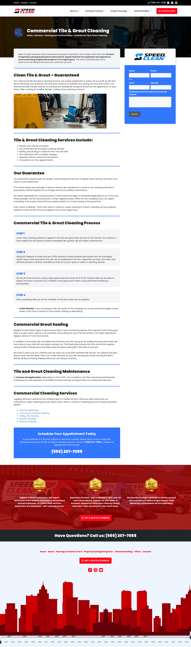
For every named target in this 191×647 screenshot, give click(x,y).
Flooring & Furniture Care (69, 551)
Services (38, 35)
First (130, 79)
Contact (33, 2)
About (51, 551)
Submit (134, 114)
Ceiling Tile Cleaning (29, 416)
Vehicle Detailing (141, 11)
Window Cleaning (27, 418)
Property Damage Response (98, 551)
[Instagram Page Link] (172, 3)
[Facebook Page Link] (168, 3)
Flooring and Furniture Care (58, 35)
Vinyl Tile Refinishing (28, 410)
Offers (16, 2)
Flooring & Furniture (94, 11)
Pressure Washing (27, 421)
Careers (24, 2)
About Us (74, 11)
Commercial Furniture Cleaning (34, 413)
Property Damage (118, 11)
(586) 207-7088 (158, 2)
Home (29, 35)
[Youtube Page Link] (176, 3)
